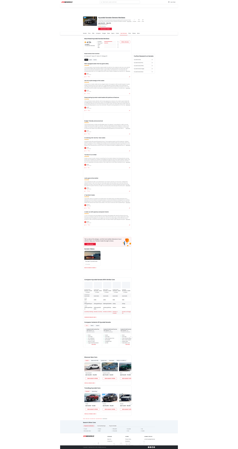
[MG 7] (127, 367)
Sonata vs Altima (107, 311)
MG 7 (121, 373)
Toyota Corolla (106, 373)
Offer (93, 33)
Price (89, 33)
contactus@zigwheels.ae (149, 439)
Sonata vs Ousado (115, 312)
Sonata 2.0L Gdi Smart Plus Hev (110, 329)
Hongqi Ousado (115, 289)
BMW (99, 431)
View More (93, 344)
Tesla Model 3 (88, 373)
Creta (86, 403)
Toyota (85, 428)
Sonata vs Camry (98, 311)
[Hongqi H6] (126, 285)
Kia (142, 428)
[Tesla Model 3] (92, 367)
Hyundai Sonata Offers (139, 65)
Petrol (92, 325)
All (86, 325)
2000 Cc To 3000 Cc (121, 360)
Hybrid (97, 325)
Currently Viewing (88, 311)
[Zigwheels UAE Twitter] (150, 447)
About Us (109, 439)
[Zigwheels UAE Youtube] (152, 447)
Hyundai (129, 428)
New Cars (87, 418)
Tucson (104, 403)
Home (84, 418)
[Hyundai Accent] (127, 397)
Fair (98, 45)
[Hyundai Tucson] (110, 397)
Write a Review (125, 42)
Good (99, 44)
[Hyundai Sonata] (88, 285)
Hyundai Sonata (87, 289)
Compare (134, 21)
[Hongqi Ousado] (117, 285)
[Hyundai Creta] (92, 397)
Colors (117, 33)
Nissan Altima (105, 289)
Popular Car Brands (88, 425)
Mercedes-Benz (87, 431)
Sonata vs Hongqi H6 (126, 312)
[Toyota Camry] (98, 285)
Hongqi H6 (124, 289)
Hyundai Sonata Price (138, 62)
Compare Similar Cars (90, 317)
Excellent (100, 41)
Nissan (99, 428)
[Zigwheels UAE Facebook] (148, 447)
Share (143, 21)
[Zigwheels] (67, 2)
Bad (98, 47)
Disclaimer (127, 441)
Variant (139, 21)
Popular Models (112, 425)
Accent (121, 403)
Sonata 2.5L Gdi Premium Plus (127, 329)
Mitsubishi (115, 428)
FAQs (129, 33)
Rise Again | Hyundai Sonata (91, 261)
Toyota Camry (96, 289)
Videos (134, 33)
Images (104, 33)
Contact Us (109, 441)
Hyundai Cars (92, 413)
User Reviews (123, 33)
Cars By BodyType (101, 425)
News (108, 33)
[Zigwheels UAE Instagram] (154, 447)
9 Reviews (103, 26)
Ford (128, 431)
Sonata (85, 33)
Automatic (111, 360)
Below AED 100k (94, 360)
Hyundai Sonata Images (139, 68)
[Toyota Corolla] (110, 367)
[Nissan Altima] (107, 285)
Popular (87, 391)
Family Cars (103, 360)
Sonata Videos (91, 267)
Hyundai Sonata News (138, 71)
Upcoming (94, 391)
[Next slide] (130, 336)
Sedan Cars (91, 383)
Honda (142, 431)
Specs (112, 33)
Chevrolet (115, 431)
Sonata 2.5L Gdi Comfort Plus (93, 329)
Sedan (87, 360)
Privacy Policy (128, 439)
